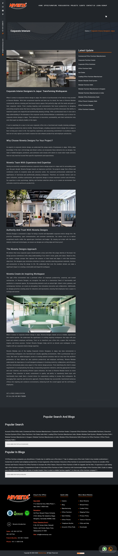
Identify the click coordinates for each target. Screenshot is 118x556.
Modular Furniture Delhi (85, 85)
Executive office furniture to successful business (76, 462)
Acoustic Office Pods (68, 527)
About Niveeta (84, 501)
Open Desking (66, 516)
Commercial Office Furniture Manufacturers (92, 56)
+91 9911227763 (16, 531)
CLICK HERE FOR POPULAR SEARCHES (17, 444)
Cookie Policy (84, 508)
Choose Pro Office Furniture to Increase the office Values (37, 465)
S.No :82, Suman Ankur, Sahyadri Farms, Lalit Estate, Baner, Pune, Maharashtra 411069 (43, 528)
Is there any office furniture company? (84, 470)
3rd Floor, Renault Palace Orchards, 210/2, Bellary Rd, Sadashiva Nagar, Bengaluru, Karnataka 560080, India (44, 516)
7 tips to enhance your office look (73, 459)
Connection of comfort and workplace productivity (21, 462)
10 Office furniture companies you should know (20, 459)
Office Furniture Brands (85, 105)
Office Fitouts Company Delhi (87, 101)
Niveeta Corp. (42, 553)
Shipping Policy (84, 512)
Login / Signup (101, 6)
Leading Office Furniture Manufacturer (90, 77)
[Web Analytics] (80, 553)
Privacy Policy (84, 516)
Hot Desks (81, 73)
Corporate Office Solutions (86, 64)
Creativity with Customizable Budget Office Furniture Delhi (82, 468)
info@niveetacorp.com (3, 46)
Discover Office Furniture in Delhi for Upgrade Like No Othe (75, 465)
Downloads (83, 527)
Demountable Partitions (95, 432)
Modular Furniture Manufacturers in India (91, 93)
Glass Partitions (27, 434)
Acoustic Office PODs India (13, 432)
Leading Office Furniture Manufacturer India (62, 434)
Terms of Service (85, 520)
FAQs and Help (84, 523)
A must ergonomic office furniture (48, 462)
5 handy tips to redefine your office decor (49, 459)
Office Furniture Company (86, 109)
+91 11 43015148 (17, 542)
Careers (64, 501)
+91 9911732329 (20, 396)
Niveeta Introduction (19, 524)
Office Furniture (50, 6)
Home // (88, 31)
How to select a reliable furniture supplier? (57, 470)
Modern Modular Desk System (87, 81)
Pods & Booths (63, 6)
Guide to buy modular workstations (96, 459)
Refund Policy (84, 505)
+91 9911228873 (3, 26)
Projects (74, 6)
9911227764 (10, 534)
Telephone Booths (67, 523)
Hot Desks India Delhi (40, 434)
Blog (63, 505)
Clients (82, 6)
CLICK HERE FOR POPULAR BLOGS (16, 474)
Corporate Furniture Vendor (86, 60)
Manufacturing (66, 508)
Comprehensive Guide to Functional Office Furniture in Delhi (44, 468)
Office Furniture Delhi (85, 68)
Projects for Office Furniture (90, 437)
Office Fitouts (66, 520)
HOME (41, 6)
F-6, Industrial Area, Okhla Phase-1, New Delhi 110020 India (44, 505)
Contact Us (90, 6)
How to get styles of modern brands (31, 470)
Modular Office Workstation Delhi (88, 97)
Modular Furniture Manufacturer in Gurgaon (91, 89)
